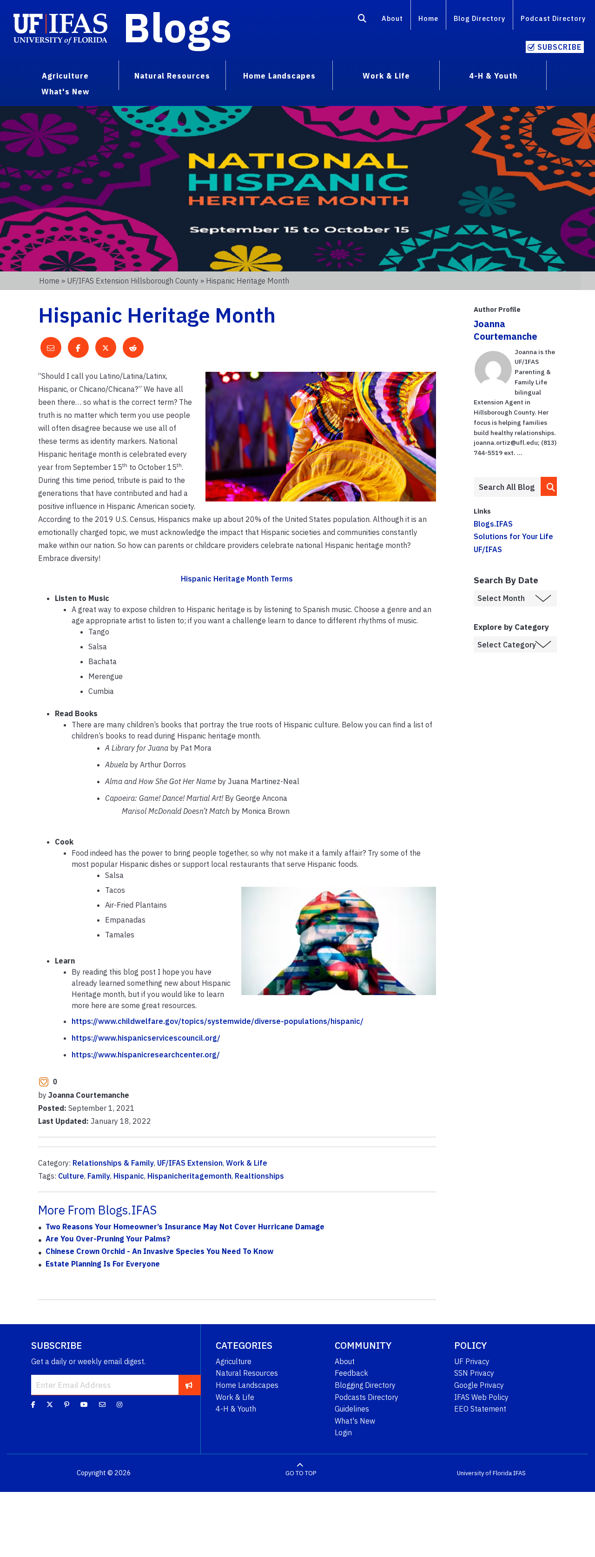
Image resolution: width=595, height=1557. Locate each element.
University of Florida (484, 1473)
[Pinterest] (66, 1404)
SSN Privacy (474, 1373)
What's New (355, 1420)
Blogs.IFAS (493, 523)
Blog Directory (479, 18)
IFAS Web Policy (481, 1397)
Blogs (177, 26)
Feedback (351, 1373)
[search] (549, 486)
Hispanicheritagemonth (189, 1176)
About (392, 18)
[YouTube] (84, 1404)
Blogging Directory (365, 1385)
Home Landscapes (247, 1385)
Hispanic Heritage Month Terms (237, 578)
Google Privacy (479, 1385)
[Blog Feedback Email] (102, 1404)
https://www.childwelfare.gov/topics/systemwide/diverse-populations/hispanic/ (218, 1021)
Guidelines (352, 1408)
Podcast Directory (553, 18)
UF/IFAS (488, 549)
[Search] (362, 20)
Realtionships (259, 1176)
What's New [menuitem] (65, 91)
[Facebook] (33, 1404)
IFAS (519, 1473)
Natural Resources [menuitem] (172, 75)
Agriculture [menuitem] (65, 75)
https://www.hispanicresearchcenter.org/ (146, 1054)
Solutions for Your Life (513, 536)
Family (98, 1176)
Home (428, 18)
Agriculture (233, 1361)
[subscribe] (188, 1384)
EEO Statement (480, 1408)
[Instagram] (119, 1404)
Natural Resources (247, 1373)
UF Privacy (471, 1361)
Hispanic (128, 1176)
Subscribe (559, 47)
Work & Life (246, 1163)
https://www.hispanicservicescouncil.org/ (146, 1037)
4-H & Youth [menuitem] (493, 75)
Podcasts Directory (366, 1397)
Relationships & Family (113, 1163)
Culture (71, 1176)
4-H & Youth (236, 1408)
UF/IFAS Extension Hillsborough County (132, 280)
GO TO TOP (300, 1473)
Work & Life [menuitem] (386, 75)
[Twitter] (49, 1404)
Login (343, 1432)
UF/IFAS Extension (190, 1163)
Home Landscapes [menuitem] (279, 75)
